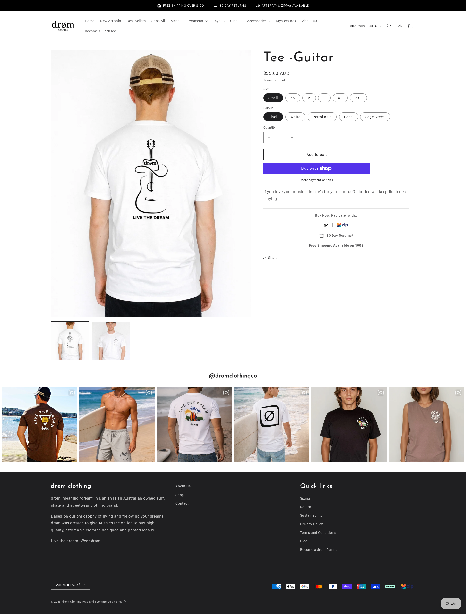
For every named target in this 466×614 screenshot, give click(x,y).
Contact (182, 503)
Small (273, 98)
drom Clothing (72, 601)
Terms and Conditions (318, 533)
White (295, 117)
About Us (183, 486)
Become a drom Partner (319, 550)
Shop (179, 495)
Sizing (305, 498)
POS (85, 601)
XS (293, 98)
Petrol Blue (322, 117)
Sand (348, 117)
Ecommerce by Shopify (110, 601)
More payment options (317, 180)
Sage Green (375, 117)
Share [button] (273, 258)
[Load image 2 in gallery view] (111, 341)
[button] (177, 21)
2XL (358, 98)
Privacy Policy (311, 524)
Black (273, 117)
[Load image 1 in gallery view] (70, 341)
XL (340, 98)
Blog (304, 541)
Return (305, 507)
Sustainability (311, 515)
